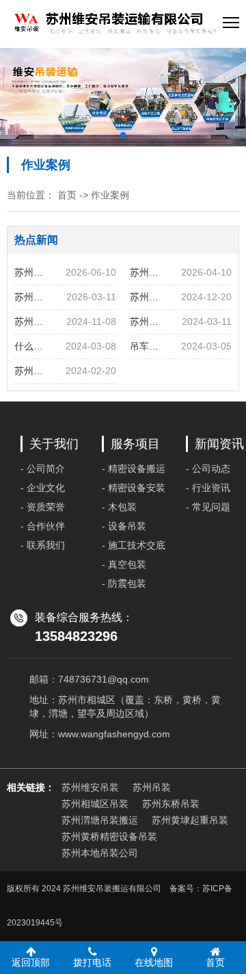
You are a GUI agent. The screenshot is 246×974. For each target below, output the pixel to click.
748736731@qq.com (103, 679)
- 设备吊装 (124, 526)
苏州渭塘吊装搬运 (100, 820)
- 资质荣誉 (42, 506)
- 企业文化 (42, 487)
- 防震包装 (124, 583)
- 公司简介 (42, 468)
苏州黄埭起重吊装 (190, 820)
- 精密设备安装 (133, 487)
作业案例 (110, 194)
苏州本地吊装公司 (100, 852)
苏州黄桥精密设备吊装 (109, 836)
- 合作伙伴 (42, 526)
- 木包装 (119, 506)
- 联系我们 (42, 545)
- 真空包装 (124, 564)
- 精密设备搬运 (133, 468)
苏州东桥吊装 (171, 803)
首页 (67, 194)
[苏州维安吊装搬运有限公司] (114, 24)
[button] (123, 134)
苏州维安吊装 (90, 787)
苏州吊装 (152, 787)
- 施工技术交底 (133, 545)
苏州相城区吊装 (95, 803)
